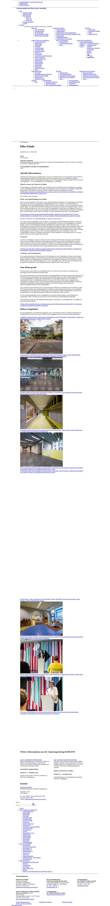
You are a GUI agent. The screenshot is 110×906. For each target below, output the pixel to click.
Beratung (58, 71)
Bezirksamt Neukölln (26, 881)
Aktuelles (34, 80)
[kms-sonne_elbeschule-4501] (52, 618)
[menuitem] (61, 17)
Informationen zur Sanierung (87, 71)
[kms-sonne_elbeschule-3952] (52, 778)
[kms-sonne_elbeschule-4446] (52, 374)
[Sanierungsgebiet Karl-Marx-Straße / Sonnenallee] (31, 8)
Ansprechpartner (46, 80)
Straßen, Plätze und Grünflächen (40, 40)
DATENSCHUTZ (24, 5)
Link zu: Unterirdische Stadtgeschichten (31, 853)
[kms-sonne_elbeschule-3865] (52, 693)
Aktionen (87, 28)
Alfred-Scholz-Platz (28, 905)
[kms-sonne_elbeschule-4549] (52, 336)
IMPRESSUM (23, 3)
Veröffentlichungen (36, 71)
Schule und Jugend (82, 40)
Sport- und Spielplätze (62, 40)
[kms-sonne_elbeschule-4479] (52, 533)
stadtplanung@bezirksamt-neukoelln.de (35, 893)
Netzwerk (34, 28)
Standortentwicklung (58, 28)
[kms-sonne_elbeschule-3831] (52, 656)
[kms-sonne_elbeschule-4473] (52, 411)
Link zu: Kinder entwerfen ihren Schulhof (65, 853)
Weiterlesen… (31, 871)
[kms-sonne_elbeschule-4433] (52, 449)
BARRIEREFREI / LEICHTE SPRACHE (31, 2)
